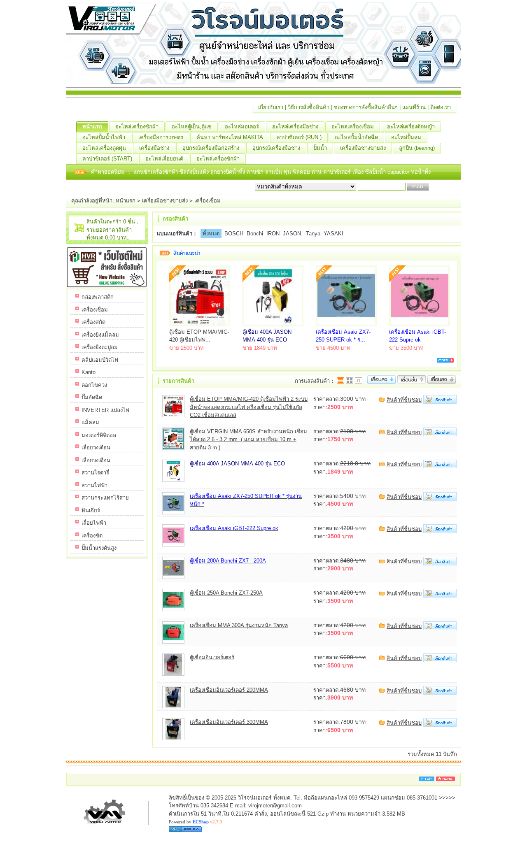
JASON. (293, 233)
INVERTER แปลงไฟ (105, 410)
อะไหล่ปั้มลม (406, 137)
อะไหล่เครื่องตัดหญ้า (411, 126)
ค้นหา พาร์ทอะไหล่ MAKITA (229, 137)
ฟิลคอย (302, 172)
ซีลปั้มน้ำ (376, 172)
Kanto (89, 372)
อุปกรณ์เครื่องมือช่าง (276, 148)
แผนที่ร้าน (414, 107)
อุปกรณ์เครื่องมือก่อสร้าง (210, 148)
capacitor (399, 172)
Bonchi (255, 233)
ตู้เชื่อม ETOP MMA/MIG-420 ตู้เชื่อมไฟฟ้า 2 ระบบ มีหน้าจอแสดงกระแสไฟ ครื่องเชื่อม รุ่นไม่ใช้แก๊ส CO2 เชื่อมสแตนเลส (249, 407)
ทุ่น (288, 172)
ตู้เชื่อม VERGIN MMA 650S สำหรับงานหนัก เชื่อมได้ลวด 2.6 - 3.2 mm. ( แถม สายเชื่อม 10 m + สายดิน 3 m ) (248, 439)
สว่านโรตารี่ (95, 473)
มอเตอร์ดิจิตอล (99, 435)
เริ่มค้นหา (441, 187)
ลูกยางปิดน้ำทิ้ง (228, 172)
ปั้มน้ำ (320, 148)
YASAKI (333, 233)
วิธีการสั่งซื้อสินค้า (308, 107)
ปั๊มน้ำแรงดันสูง (99, 548)
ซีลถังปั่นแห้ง (194, 172)
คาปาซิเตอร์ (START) (107, 159)
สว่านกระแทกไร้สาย (105, 498)
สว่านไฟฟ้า (94, 485)
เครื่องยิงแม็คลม (100, 335)
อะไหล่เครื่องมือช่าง (295, 126)
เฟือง (358, 172)
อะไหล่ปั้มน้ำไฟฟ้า (103, 137)
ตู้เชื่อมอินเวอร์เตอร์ (212, 657)
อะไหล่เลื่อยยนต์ (164, 159)
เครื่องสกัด (93, 322)
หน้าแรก (92, 126)
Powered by (195, 821)
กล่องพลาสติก (98, 297)
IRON (273, 233)
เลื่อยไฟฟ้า (94, 523)
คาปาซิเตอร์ (337, 172)
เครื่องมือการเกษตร (160, 137)
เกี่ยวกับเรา (270, 107)
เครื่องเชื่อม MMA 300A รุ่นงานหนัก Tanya (239, 625)
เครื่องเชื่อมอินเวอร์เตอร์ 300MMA (229, 722)
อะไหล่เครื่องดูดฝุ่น (104, 148)
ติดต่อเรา (440, 107)
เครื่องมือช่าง (154, 148)
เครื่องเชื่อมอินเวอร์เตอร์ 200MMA (229, 690)
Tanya (313, 233)
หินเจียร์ (91, 510)
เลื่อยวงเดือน (96, 447)
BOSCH (233, 233)
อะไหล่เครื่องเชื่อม (352, 126)
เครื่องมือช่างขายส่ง (363, 148)
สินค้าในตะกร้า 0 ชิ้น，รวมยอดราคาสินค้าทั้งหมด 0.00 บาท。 (113, 230)
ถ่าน (317, 172)
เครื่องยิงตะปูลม (100, 347)
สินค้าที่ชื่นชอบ (404, 400)
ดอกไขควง (94, 385)
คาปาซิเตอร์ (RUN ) (299, 137)
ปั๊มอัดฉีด (92, 397)
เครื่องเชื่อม (207, 201)
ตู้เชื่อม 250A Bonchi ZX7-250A (226, 593)
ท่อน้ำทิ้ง (421, 172)
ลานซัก (256, 172)
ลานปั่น (273, 172)
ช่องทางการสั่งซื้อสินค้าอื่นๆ (366, 107)
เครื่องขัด (92, 535)
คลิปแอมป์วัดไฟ (100, 360)
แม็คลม (90, 422)
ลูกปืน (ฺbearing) (417, 148)
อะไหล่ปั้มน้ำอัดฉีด (356, 137)
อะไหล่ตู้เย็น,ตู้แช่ (192, 126)
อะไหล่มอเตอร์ (242, 126)
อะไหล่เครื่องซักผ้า (137, 126)
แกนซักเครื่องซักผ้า (156, 172)
